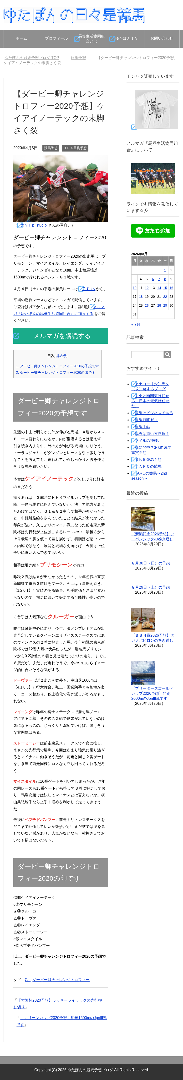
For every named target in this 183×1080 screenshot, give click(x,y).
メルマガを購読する (62, 335)
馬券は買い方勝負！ (152, 434)
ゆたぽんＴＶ (126, 38)
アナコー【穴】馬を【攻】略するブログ (150, 386)
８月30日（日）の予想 (150, 563)
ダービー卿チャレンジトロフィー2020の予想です (57, 366)
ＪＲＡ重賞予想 (75, 148)
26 (147, 305)
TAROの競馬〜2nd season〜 (149, 475)
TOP (32, 58)
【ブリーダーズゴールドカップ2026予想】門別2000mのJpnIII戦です (152, 693)
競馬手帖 (142, 427)
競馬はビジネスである (154, 413)
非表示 (61, 356)
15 (165, 288)
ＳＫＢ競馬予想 (148, 459)
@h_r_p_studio (34, 225)
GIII (27, 980)
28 (159, 305)
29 (165, 305)
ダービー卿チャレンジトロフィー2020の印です (55, 372)
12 (147, 288)
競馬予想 (50, 148)
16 (171, 288)
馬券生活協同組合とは (91, 38)
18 (141, 296)
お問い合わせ (161, 38)
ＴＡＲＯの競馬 (148, 466)
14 (159, 288)
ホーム (21, 38)
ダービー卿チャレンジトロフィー (61, 980)
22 (165, 296)
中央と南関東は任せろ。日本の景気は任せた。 (150, 401)
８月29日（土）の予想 (150, 587)
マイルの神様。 (148, 441)
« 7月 (135, 324)
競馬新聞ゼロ (146, 420)
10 (135, 288)
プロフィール (56, 38)
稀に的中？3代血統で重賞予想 (151, 450)
